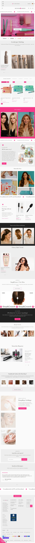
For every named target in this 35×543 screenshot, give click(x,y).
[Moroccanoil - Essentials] (26, 179)
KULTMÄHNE (26, 78)
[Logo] (20, 8)
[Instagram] (3, 2)
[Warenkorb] (33, 8)
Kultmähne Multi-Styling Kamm (20, 216)
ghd (1, 100)
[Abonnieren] (31, 506)
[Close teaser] (6, 541)
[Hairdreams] (9, 124)
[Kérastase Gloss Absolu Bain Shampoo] (6, 260)
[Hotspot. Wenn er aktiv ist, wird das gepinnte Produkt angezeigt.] (22, 58)
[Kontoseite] (31, 8)
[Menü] (2, 8)
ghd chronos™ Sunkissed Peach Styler (6, 99)
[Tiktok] (3, 6)
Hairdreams (20, 78)
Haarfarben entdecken (17, 389)
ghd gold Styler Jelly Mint (16, 98)
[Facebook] (3, 4)
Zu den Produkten (17, 288)
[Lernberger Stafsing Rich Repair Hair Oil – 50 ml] (6, 57)
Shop (31, 183)
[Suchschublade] (29, 8)
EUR (7, 530)
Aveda (31, 78)
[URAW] (6, 236)
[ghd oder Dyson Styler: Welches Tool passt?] (11, 355)
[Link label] (9, 175)
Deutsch (4, 530)
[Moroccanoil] (26, 124)
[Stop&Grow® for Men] (29, 236)
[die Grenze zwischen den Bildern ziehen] (17, 298)
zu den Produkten (17, 29)
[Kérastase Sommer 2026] (9, 187)
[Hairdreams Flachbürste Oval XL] (30, 207)
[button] (3, 540)
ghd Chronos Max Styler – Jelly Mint (28, 99)
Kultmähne (18, 217)
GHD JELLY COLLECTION (6, 78)
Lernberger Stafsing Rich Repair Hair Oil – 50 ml (5, 66)
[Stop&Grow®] (17, 236)
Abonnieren (24, 459)
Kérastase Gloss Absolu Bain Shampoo (5, 268)
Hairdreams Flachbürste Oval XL (29, 216)
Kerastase (2, 269)
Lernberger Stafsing (4, 67)
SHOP (4, 163)
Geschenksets (14, 78)
